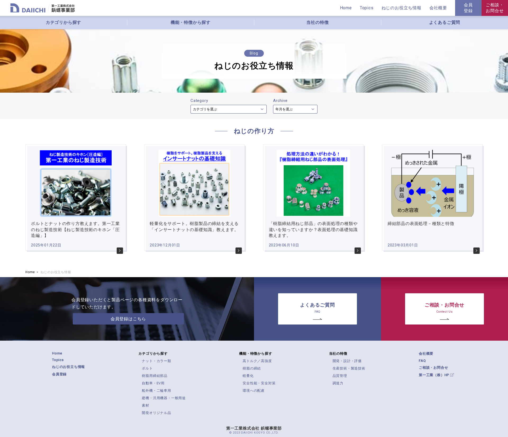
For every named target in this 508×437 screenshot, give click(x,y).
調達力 (338, 383)
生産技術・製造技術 (349, 368)
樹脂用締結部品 (154, 376)
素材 (145, 405)
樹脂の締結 (252, 368)
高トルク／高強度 (257, 361)
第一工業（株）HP (434, 375)
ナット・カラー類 (156, 361)
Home (346, 7)
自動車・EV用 (153, 383)
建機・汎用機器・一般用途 (164, 398)
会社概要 (426, 353)
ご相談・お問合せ (495, 7)
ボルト (147, 368)
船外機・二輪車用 (156, 391)
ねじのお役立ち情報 (68, 367)
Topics (367, 7)
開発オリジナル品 (156, 413)
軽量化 (248, 376)
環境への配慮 (254, 391)
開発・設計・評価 (347, 361)
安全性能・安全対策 (259, 383)
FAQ (422, 361)
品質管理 (340, 376)
